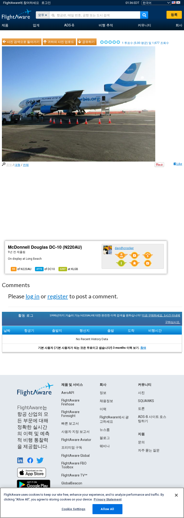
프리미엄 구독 (71, 447)
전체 (26, 165)
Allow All (107, 509)
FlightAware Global (75, 456)
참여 (143, 347)
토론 (141, 408)
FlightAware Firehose (70, 402)
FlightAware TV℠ (74, 475)
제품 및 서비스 (72, 384)
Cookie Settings (74, 509)
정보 (103, 393)
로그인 (46, 3)
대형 (17, 165)
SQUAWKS (146, 401)
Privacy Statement (107, 499)
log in (33, 296)
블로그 (105, 438)
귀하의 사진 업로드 (61, 42)
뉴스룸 (105, 430)
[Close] (176, 495)
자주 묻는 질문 (149, 450)
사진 (141, 393)
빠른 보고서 (70, 423)
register (57, 296)
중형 (9, 165)
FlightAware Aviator (76, 440)
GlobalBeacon (71, 483)
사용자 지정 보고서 (75, 432)
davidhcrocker (124, 248)
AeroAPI (67, 393)
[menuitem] (5, 25)
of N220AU (21, 269)
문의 (141, 442)
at (69, 269)
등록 (174, 15)
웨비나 (105, 446)
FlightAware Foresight (70, 414)
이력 (103, 409)
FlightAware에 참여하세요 (21, 3)
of (45, 269)
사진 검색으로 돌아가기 (23, 42)
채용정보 (106, 401)
